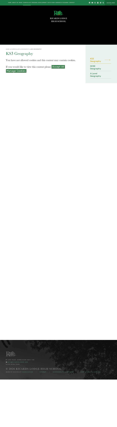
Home (8, 49)
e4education (27, 372)
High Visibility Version (91, 372)
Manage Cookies (16, 70)
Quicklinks (111, 2)
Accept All (58, 66)
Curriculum (15, 49)
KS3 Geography (36, 49)
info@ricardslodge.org (17, 362)
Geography (25, 49)
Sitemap (42, 372)
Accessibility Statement (63, 372)
